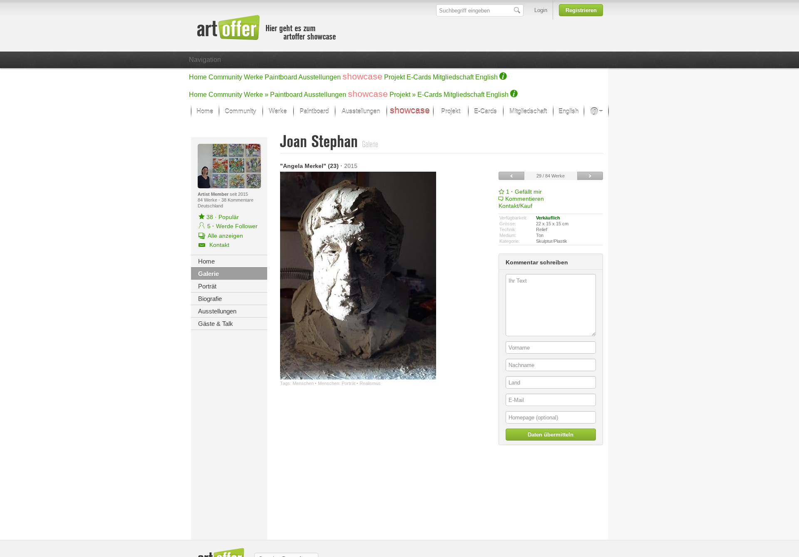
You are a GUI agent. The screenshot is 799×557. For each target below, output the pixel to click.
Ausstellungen (319, 77)
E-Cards (419, 77)
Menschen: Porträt (336, 383)
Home (198, 77)
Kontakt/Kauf (515, 205)
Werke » (256, 94)
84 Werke (208, 199)
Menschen (303, 383)
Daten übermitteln (550, 434)
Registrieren (581, 10)
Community (225, 77)
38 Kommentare (237, 199)
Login (540, 10)
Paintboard (281, 77)
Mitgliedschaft (453, 77)
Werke (253, 77)
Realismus (370, 383)
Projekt (394, 77)
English (486, 77)
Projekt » (403, 94)
